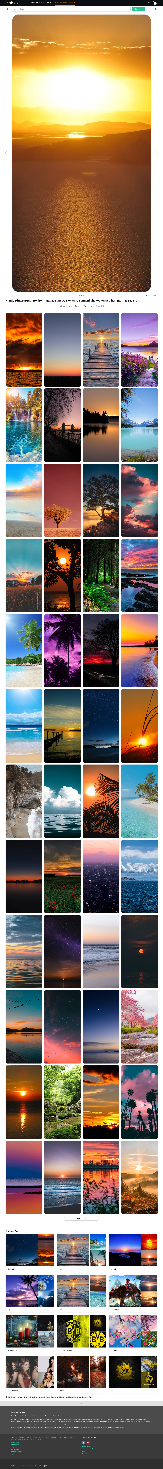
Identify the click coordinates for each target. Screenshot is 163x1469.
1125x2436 (20, 1440)
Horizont (62, 306)
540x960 (26, 1440)
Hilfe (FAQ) (84, 1453)
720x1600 (47, 1437)
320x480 (59, 1437)
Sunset (77, 306)
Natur (70, 306)
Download (138, 9)
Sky (84, 306)
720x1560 (65, 1437)
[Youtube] (88, 1444)
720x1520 (39, 1440)
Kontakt (83, 1451)
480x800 (53, 1437)
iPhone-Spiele (15, 1444)
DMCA (46, 1466)
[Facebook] (84, 1444)
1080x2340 (28, 1437)
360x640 (13, 1440)
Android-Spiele (15, 1442)
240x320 (41, 1437)
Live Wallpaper (15, 1449)
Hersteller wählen (86, 1446)
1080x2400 (21, 1437)
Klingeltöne (14, 1447)
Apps (12, 1454)
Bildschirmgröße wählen (88, 1448)
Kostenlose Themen (16, 1451)
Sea (90, 306)
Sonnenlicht (100, 306)
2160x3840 (33, 1440)
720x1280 (35, 1437)
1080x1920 (14, 1437)
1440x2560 (72, 1437)
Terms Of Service (39, 1466)
